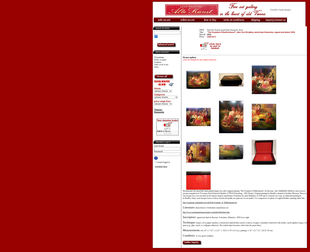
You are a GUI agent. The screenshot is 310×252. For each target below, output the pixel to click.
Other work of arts (161, 64)
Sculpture (157, 62)
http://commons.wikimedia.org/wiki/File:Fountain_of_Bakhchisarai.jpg (210, 202)
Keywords (159, 112)
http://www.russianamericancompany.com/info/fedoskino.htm (206, 212)
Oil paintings (159, 57)
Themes (158, 110)
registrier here (161, 166)
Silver (156, 67)
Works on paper (160, 60)
